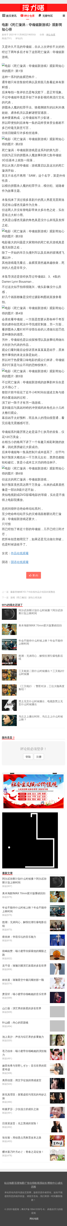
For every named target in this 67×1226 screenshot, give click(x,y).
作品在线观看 (20, 553)
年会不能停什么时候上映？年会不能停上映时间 (41, 642)
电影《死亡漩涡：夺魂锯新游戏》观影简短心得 (32, 27)
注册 (39, 756)
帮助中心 (52, 1183)
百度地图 (19, 1183)
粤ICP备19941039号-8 (32, 1209)
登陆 (28, 756)
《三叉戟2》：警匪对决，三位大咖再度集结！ (41, 687)
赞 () (35, 575)
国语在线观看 (20, 562)
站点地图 (9, 1183)
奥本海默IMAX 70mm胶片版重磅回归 (40, 625)
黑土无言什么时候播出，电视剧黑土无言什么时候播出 (41, 703)
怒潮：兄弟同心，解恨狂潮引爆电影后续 (41, 657)
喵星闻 (33, 8)
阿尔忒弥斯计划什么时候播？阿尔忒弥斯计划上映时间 (41, 612)
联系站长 (42, 1183)
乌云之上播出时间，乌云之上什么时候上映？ (41, 718)
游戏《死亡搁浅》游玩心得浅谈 (26, 597)
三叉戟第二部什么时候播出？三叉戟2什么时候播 (41, 672)
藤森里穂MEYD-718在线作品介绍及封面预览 (32, 591)
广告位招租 (31, 1183)
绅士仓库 (50, 34)
